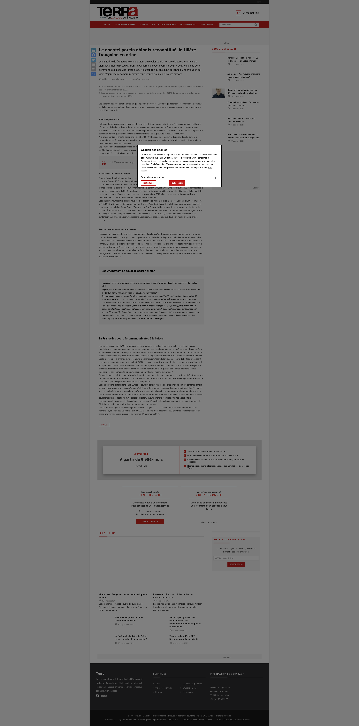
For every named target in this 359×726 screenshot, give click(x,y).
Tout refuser (148, 183)
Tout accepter (177, 183)
